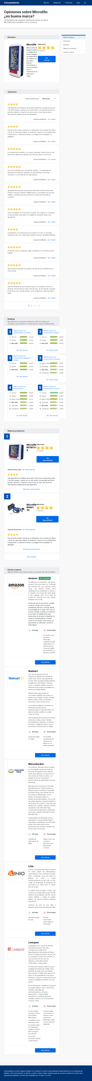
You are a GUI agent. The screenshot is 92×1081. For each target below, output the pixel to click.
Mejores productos (69, 48)
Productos (68, 3)
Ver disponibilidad (48, 459)
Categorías (57, 3)
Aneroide (45, 366)
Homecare (45, 373)
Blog (78, 3)
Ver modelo (52, 119)
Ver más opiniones (28, 470)
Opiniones (66, 41)
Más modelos (31, 557)
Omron (14, 337)
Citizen (14, 340)
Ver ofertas (46, 59)
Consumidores (11, 2)
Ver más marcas (21, 350)
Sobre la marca (68, 37)
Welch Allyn (46, 363)
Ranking (66, 45)
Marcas (46, 3)
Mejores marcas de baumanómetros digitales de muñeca (22, 358)
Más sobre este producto (31, 489)
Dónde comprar (68, 52)
